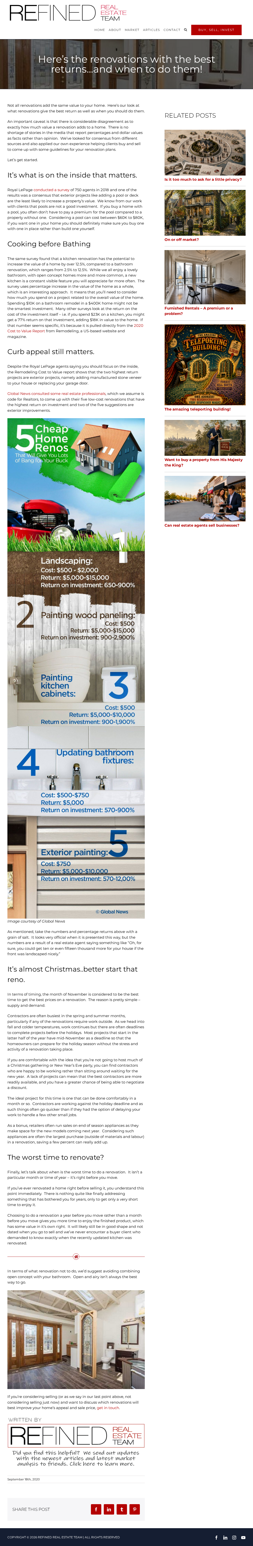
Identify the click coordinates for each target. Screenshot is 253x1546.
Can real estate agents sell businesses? (202, 525)
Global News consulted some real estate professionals (56, 393)
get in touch (108, 1407)
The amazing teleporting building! (198, 409)
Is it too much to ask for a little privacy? (203, 179)
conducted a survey (51, 189)
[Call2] (76, 1417)
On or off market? (182, 239)
